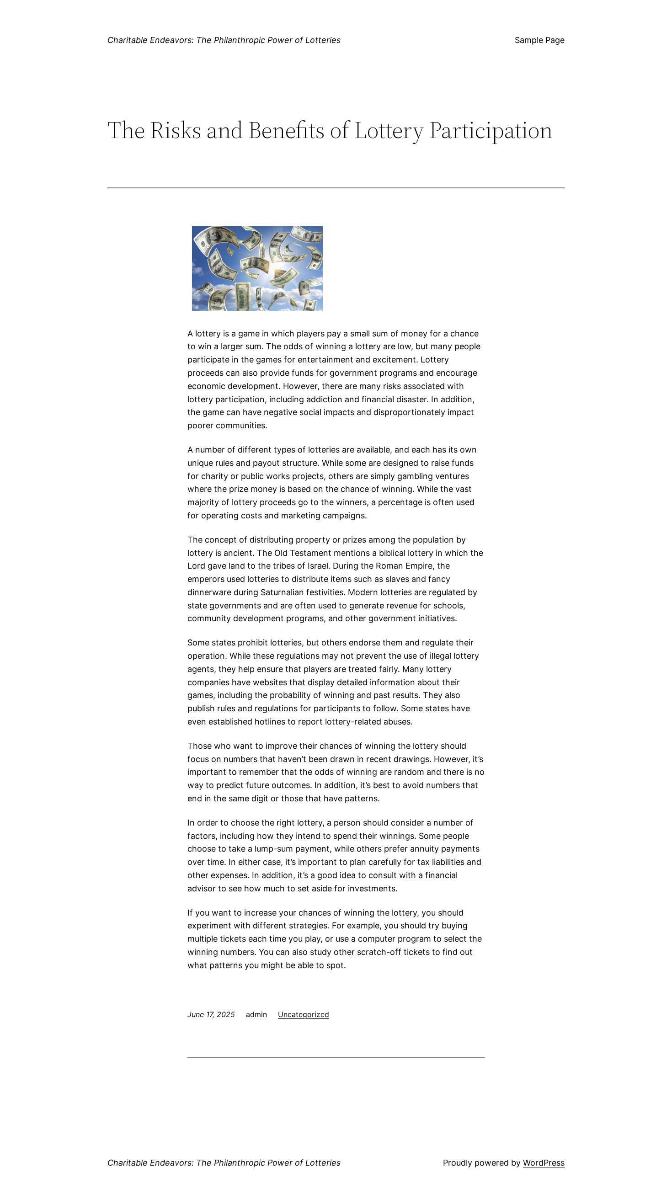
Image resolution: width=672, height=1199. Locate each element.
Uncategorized (303, 1014)
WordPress (544, 1162)
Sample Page (540, 40)
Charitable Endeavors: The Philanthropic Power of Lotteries (224, 40)
